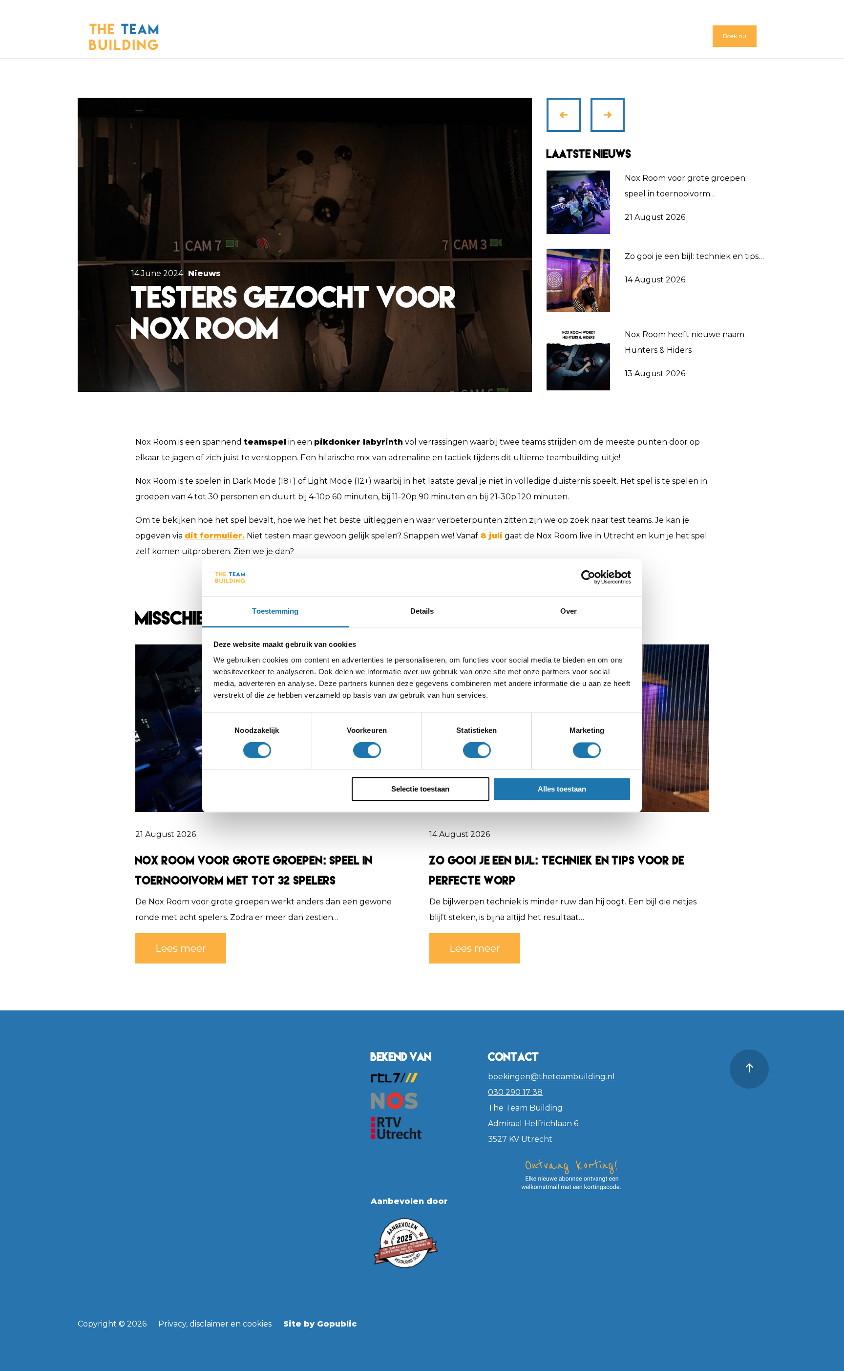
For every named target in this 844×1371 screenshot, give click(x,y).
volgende (608, 107)
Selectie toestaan (420, 789)
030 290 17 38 (515, 1092)
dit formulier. (215, 535)
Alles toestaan (562, 789)
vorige (566, 122)
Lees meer (180, 948)
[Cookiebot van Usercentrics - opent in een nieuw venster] (588, 577)
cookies (257, 1323)
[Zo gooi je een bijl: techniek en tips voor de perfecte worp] (578, 280)
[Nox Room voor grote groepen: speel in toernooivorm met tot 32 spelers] (578, 202)
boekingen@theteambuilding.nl (551, 1076)
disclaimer (209, 1323)
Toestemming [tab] (275, 611)
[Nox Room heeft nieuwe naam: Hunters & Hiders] (578, 358)
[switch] (367, 750)
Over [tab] (568, 611)
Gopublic (337, 1323)
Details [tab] (422, 611)
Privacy (172, 1323)
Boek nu (734, 36)
